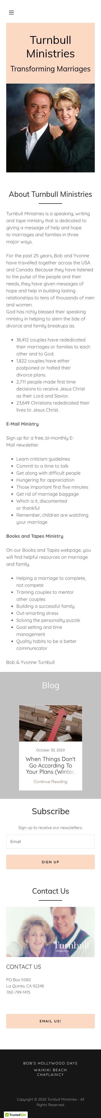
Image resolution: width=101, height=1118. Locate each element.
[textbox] (50, 841)
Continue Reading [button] (50, 781)
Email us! (50, 1021)
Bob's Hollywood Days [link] (50, 1063)
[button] (11, 12)
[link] (50, 55)
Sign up (50, 862)
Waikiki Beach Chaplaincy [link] (50, 1072)
